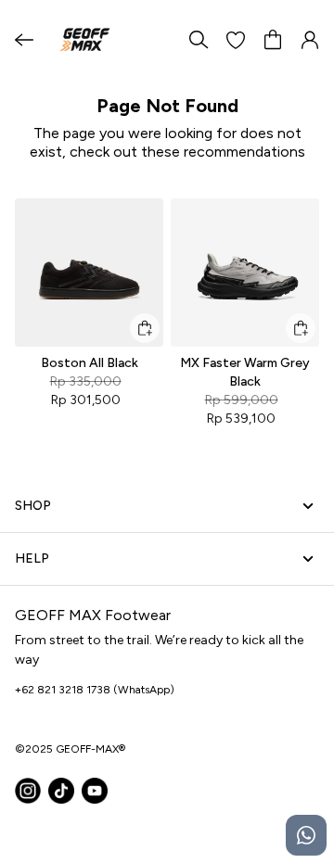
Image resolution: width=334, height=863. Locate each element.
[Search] (198, 40)
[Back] (24, 40)
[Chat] (306, 835)
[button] (235, 40)
